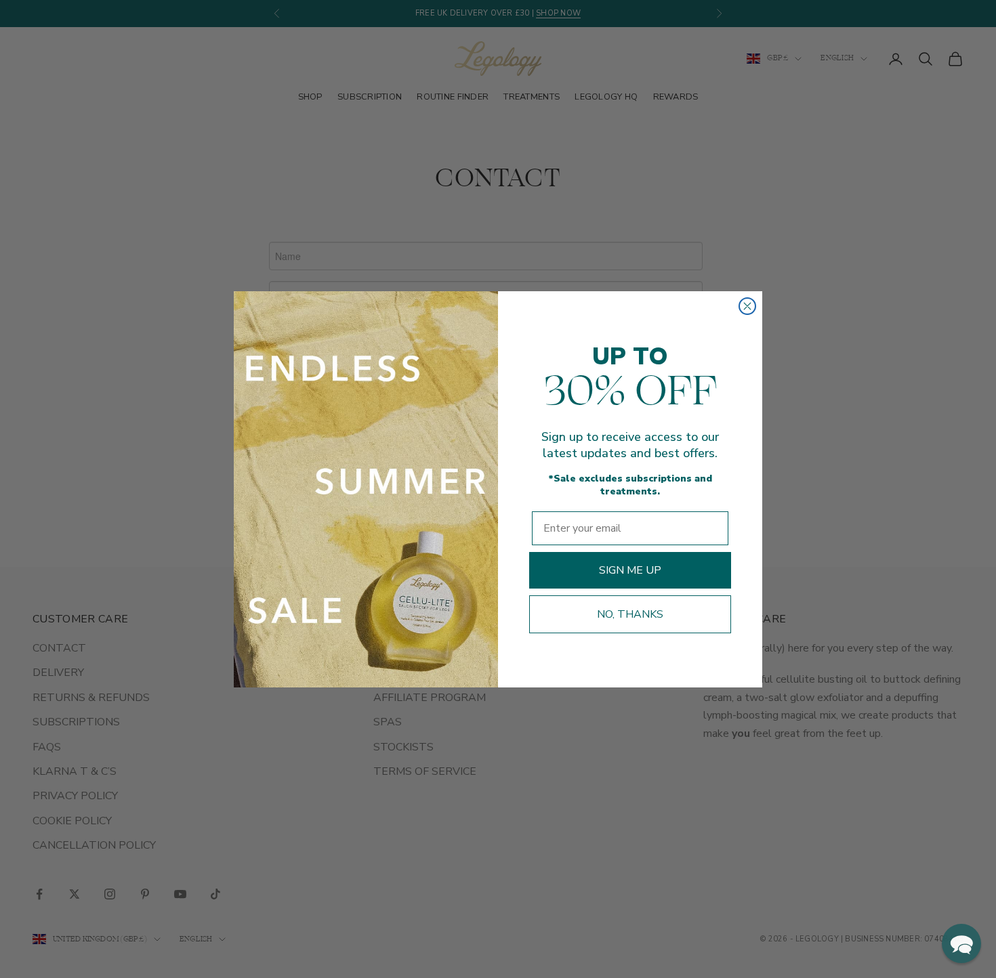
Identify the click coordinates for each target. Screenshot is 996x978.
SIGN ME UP (630, 570)
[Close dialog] (747, 306)
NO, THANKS (630, 614)
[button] (961, 943)
